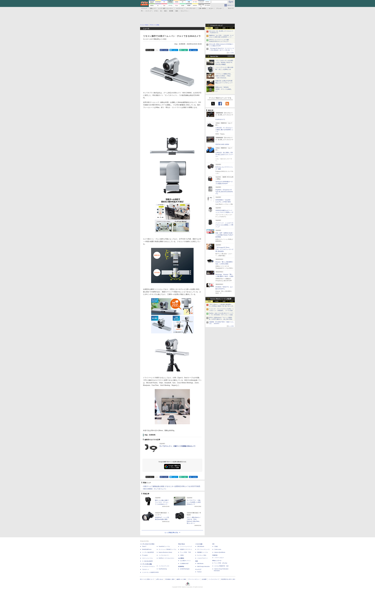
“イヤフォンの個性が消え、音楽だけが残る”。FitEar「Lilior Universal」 (223, 76)
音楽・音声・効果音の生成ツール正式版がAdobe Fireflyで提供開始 (224, 235)
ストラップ (148, 11)
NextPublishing (163, 569)
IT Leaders (145, 555)
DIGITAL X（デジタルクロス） (167, 558)
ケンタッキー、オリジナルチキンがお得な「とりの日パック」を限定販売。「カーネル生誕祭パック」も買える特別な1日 (221, 310)
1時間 (209, 28)
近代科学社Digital (184, 569)
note (185, 50)
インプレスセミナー (164, 555)
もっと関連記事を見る (171, 532)
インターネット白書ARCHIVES (150, 572)
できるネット (145, 569)
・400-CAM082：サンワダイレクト (154, 489)
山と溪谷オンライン (185, 560)
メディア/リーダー (191, 8)
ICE (213, 544)
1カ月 (231, 28)
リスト (156, 50)
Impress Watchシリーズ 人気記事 (220, 299)
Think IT (144, 546)
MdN (196, 561)
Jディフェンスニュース (203, 549)
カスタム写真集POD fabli (221, 566)
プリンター (219, 8)
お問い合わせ (159, 579)
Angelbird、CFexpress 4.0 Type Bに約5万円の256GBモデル (224, 191)
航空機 (171, 11)
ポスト (151, 50)
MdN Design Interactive (203, 566)
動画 (177, 11)
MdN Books (200, 563)
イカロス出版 (198, 544)
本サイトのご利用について (147, 579)
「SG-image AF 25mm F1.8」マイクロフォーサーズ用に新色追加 (224, 249)
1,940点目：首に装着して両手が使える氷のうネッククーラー (224, 154)
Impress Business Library (165, 552)
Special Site (214, 56)
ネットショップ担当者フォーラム (167, 549)
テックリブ (198, 569)
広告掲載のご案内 (170, 579)
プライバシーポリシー (194, 579)
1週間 (223, 28)
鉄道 (165, 11)
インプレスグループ (213, 579)
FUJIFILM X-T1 (220, 119)
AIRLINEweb (200, 546)
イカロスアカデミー (202, 558)
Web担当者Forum (146, 549)
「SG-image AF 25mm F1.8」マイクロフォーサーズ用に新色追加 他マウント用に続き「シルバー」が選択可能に (221, 50)
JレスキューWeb (201, 555)
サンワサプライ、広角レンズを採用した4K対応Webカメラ (194, 502)
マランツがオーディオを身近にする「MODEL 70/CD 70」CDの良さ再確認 (224, 62)
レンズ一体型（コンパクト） (166, 8)
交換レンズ (153, 8)
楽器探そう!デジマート (186, 549)
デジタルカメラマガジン (148, 566)
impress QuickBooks (219, 552)
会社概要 (204, 579)
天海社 (216, 546)
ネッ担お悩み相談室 (147, 561)
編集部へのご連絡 (181, 579)
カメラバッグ (179, 8)
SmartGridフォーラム (164, 546)
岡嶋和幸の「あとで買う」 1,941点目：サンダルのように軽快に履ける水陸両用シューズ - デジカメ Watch (221, 37)
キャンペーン (184, 11)
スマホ (156, 11)
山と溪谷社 (181, 558)
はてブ (175, 50)
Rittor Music (181, 544)
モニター (211, 8)
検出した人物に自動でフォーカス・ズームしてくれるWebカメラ (162, 502)
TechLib (199, 572)
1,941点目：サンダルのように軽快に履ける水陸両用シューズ (224, 129)
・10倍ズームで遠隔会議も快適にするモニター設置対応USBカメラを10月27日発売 (171, 486)
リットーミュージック (186, 546)
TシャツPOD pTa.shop (220, 563)
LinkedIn (195, 50)
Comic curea (217, 549)
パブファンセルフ (219, 557)
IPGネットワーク (216, 560)
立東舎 (182, 555)
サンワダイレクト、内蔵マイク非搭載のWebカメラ (177, 446)
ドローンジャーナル (147, 558)
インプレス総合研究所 (148, 552)
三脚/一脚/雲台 (202, 8)
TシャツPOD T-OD (185, 552)
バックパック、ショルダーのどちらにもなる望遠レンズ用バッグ (224, 225)
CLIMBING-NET (184, 563)
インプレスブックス (164, 566)
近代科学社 (181, 566)
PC (142, 11)
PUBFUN (214, 555)
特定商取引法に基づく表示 (228, 579)
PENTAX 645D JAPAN (222, 144)
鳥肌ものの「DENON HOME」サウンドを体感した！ (223, 89)
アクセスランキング (216, 25)
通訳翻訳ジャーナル (202, 552)
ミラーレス (144, 8)
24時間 (216, 28)
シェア (165, 50)
